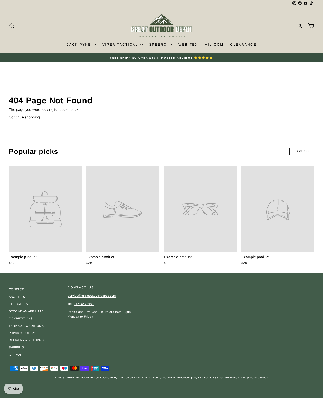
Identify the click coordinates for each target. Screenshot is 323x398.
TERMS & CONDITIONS (26, 325)
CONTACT (16, 289)
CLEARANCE (243, 44)
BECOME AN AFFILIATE (26, 311)
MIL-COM (214, 44)
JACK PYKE (80, 44)
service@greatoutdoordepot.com (92, 295)
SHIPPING (16, 347)
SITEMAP (15, 355)
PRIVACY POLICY (22, 333)
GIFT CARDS (18, 304)
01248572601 (84, 303)
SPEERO (159, 44)
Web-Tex (188, 44)
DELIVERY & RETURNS (26, 340)
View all (302, 151)
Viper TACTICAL (120, 44)
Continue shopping (24, 117)
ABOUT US (17, 296)
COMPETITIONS (21, 318)
